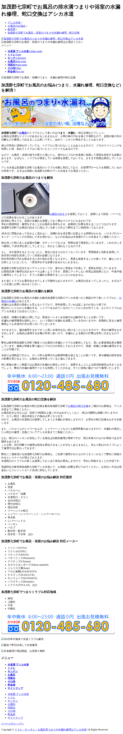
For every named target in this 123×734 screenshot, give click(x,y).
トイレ (11, 697)
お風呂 (23, 132)
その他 (11, 711)
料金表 (11, 714)
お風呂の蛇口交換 (78, 406)
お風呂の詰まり (58, 214)
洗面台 (11, 707)
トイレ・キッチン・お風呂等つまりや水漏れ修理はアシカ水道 (50, 729)
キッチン (13, 700)
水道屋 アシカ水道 (18, 694)
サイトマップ (15, 717)
